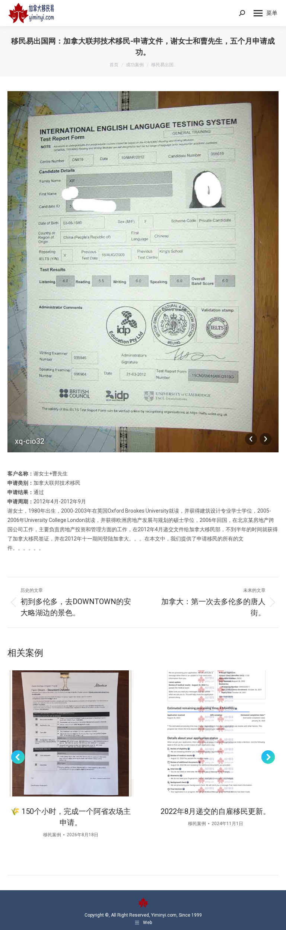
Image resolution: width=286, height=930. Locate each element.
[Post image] (70, 733)
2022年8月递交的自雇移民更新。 (215, 811)
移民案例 (52, 834)
